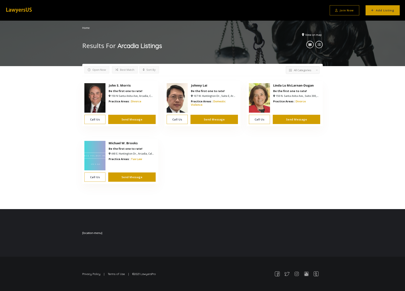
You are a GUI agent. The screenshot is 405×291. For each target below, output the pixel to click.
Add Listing (385, 10)
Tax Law (136, 159)
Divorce (136, 101)
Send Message (132, 119)
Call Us (95, 119)
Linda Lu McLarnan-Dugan (293, 85)
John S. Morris (120, 85)
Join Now (347, 10)
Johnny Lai (199, 85)
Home (86, 28)
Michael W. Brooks (123, 143)
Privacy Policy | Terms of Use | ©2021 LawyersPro (119, 274)
